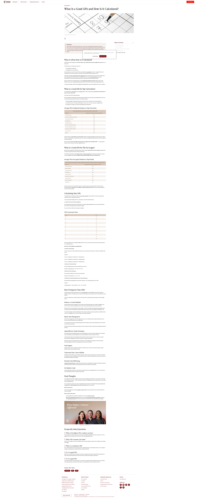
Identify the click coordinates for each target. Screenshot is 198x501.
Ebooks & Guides (103, 486)
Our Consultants (84, 479)
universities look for (94, 76)
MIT (83, 91)
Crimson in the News (84, 484)
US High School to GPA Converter (106, 484)
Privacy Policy (87, 494)
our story (70, 389)
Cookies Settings (95, 56)
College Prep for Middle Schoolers (68, 480)
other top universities (87, 153)
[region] (99, 54)
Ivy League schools (78, 153)
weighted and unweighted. (87, 80)
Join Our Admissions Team (85, 486)
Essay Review (64, 491)
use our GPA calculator (84, 195)
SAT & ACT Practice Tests (105, 482)
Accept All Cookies (103, 56)
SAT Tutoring (64, 489)
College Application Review (67, 486)
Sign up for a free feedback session (72, 397)
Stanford (81, 91)
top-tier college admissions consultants (93, 397)
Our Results (83, 480)
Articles (101, 480)
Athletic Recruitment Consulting (67, 482)
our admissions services (72, 398)
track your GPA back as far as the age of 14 (78, 75)
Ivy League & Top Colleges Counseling (68, 479)
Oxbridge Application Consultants (68, 487)
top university (74, 91)
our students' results (79, 389)
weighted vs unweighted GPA (76, 246)
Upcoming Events (123, 479)
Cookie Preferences (82, 494)
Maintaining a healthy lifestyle (69, 363)
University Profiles (103, 479)
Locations (83, 489)
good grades (89, 71)
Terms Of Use (76, 494)
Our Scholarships (84, 487)
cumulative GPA (69, 447)
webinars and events (91, 395)
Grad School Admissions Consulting (68, 484)
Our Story (83, 482)
